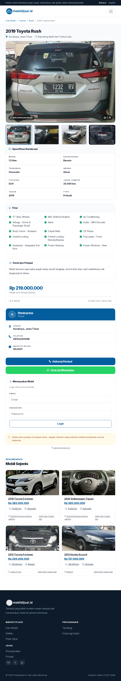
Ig (22, 662)
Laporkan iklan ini (61, 448)
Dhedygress (25, 312)
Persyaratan (13, 651)
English (112, 3)
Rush (31, 20)
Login (60, 423)
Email (12, 393)
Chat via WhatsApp (62, 370)
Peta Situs (12, 638)
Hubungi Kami (70, 633)
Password (15, 408)
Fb (8, 662)
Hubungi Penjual (62, 361)
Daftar (9, 633)
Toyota (22, 20)
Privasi (10, 656)
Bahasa (102, 3)
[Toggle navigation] (111, 11)
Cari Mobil (11, 20)
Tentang (67, 627)
